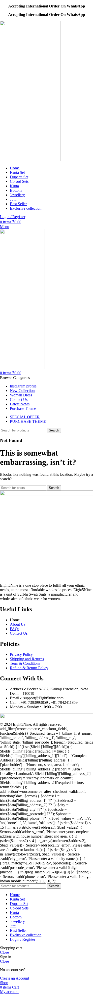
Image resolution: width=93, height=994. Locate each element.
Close (4, 952)
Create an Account (14, 978)
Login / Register (22, 939)
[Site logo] (30, 159)
